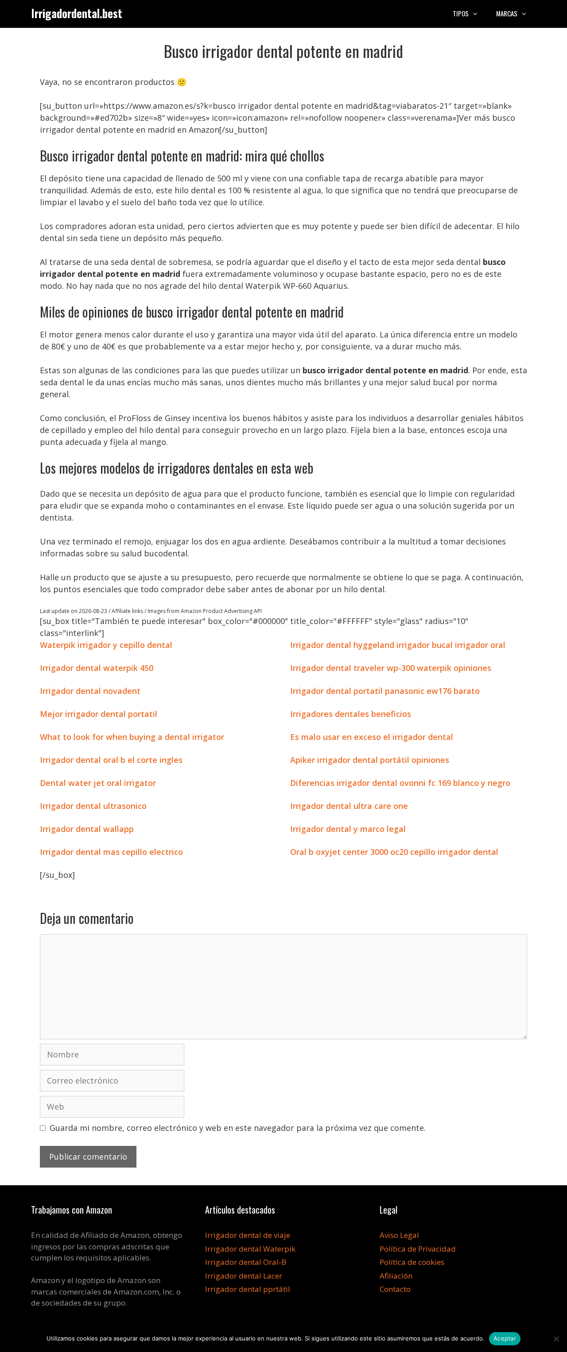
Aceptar (504, 1338)
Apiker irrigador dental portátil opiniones (369, 760)
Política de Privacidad (418, 1249)
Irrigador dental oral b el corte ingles (111, 760)
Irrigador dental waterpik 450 (96, 668)
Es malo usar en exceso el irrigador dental (371, 737)
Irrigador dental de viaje (247, 1235)
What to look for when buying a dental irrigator (132, 737)
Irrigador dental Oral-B (245, 1262)
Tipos (461, 13)
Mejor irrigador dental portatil (98, 714)
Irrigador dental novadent (90, 691)
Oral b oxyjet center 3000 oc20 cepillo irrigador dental (394, 851)
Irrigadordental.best (76, 13)
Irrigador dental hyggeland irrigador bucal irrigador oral (397, 645)
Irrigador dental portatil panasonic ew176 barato (385, 691)
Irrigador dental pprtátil (247, 1289)
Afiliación (396, 1276)
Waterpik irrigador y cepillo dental (106, 645)
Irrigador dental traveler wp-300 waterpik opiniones (390, 668)
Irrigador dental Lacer (243, 1276)
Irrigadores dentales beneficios (350, 714)
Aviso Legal (399, 1235)
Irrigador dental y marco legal (348, 828)
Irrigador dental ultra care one (349, 805)
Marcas (506, 13)
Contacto (395, 1289)
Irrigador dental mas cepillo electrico (111, 851)
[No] (555, 1338)
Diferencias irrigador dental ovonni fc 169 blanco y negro (400, 782)
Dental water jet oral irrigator (98, 782)
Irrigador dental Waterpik (250, 1249)
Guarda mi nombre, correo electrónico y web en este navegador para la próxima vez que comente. (238, 1127)
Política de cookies (412, 1262)
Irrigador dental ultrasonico (93, 805)
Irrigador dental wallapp (87, 828)
